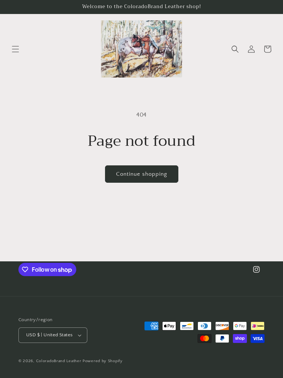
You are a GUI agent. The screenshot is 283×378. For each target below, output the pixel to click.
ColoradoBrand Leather (58, 361)
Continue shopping (141, 174)
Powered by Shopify (103, 361)
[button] (15, 49)
